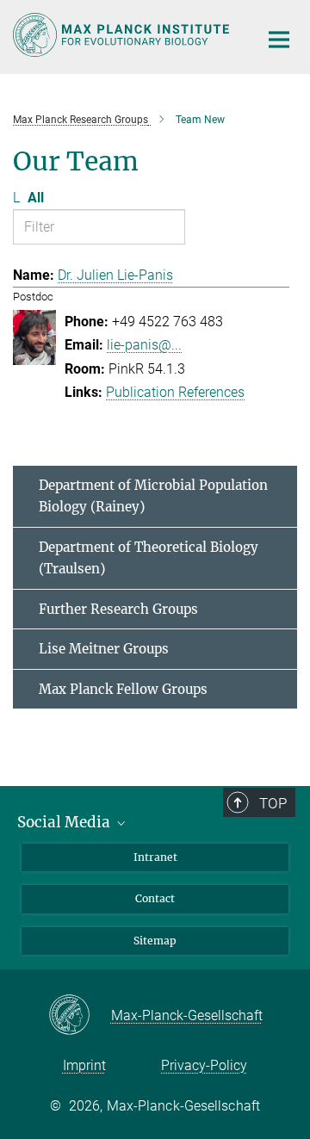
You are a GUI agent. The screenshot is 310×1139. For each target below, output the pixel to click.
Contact (155, 898)
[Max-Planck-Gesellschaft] (79, 1016)
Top (273, 803)
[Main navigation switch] (279, 39)
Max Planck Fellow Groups (123, 689)
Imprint (84, 1065)
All (36, 197)
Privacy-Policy (204, 1065)
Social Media (65, 822)
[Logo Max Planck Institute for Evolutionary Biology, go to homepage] (122, 35)
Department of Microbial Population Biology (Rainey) (153, 496)
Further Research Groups (118, 609)
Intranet (155, 857)
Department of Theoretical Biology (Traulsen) (148, 558)
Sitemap (155, 940)
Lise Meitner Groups (104, 649)
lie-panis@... (144, 345)
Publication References (175, 392)
